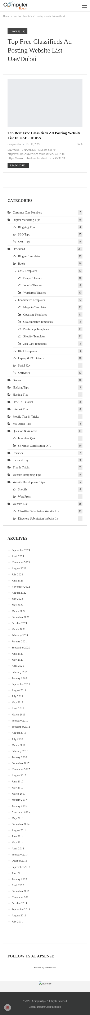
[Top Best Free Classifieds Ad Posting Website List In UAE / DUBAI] (45, 103)
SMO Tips (24, 241)
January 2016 (19, 806)
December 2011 (21, 891)
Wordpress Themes (34, 292)
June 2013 (17, 873)
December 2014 (21, 824)
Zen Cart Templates (34, 343)
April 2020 (18, 665)
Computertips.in (53, 1006)
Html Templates (27, 351)
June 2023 (17, 580)
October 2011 (19, 903)
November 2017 (21, 769)
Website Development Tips (29, 482)
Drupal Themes (32, 278)
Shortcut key (20, 460)
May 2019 (17, 702)
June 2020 (17, 653)
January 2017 (19, 799)
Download (19, 249)
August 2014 (19, 830)
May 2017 (17, 787)
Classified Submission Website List (38, 511)
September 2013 (21, 866)
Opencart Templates (35, 314)
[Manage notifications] (7, 1007)
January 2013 (19, 879)
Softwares (24, 372)
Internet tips (20, 409)
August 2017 (19, 775)
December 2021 (21, 617)
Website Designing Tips (27, 474)
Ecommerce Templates (31, 300)
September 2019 (21, 684)
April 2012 (18, 885)
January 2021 (19, 641)
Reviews (18, 453)
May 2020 (17, 659)
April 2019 (18, 708)
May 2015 (17, 818)
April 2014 (18, 848)
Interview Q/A (26, 438)
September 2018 (21, 726)
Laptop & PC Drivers (31, 358)
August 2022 (19, 592)
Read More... (18, 165)
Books (21, 263)
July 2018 (17, 739)
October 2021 (19, 623)
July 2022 (17, 598)
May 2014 (17, 842)
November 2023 (21, 562)
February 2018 (20, 751)
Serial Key (24, 365)
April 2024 (18, 556)
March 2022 (19, 611)
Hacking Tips (21, 387)
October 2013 (19, 860)
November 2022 (21, 586)
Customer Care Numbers (27, 212)
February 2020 (20, 672)
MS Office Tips (22, 423)
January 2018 (19, 757)
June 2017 (17, 781)
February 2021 (20, 635)
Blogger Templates (29, 256)
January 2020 (19, 678)
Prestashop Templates (36, 329)
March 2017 (19, 793)
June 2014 (17, 836)
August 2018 (19, 732)
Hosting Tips (20, 394)
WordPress (24, 496)
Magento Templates (34, 307)
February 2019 (20, 720)
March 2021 (19, 629)
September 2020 (21, 647)
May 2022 (17, 604)
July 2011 (17, 921)
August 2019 (19, 690)
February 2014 (20, 854)
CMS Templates (27, 271)
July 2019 (17, 696)
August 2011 (19, 915)
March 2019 (19, 714)
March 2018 (19, 745)
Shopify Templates (34, 336)
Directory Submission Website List (38, 518)
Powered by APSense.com (45, 967)
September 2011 (21, 909)
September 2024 (21, 550)
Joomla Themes (32, 285)
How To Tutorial (23, 402)
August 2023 (19, 568)
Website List (20, 504)
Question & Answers (25, 431)
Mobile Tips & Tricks (26, 416)
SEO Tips (24, 234)
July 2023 (17, 574)
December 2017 (21, 763)
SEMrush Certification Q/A (34, 445)
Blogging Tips (26, 227)
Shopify (22, 489)
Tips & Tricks (21, 467)
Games (17, 380)
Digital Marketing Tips (26, 219)
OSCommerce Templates (38, 321)
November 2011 (21, 897)
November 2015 (21, 812)
